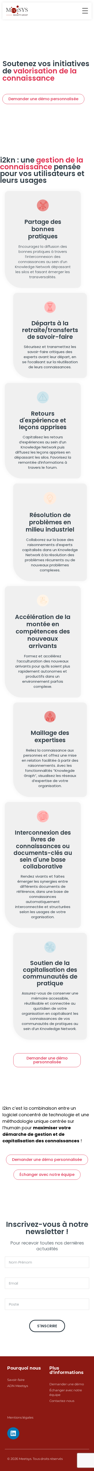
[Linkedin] (13, 1433)
